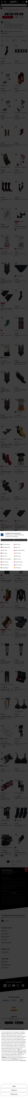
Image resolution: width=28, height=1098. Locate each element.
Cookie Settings (14, 1058)
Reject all (14, 1090)
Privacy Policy (23, 1060)
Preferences (14, 1094)
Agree (14, 1086)
